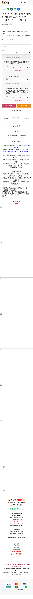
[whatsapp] (15, 9)
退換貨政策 (6, 572)
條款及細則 (14, 572)
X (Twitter (16, 507)
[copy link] (18, 9)
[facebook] (11, 9)
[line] (8, 9)
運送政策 (16, 548)
